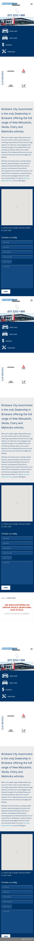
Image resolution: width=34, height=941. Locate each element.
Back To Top (26, 939)
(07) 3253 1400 (16, 15)
